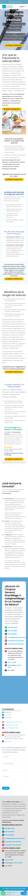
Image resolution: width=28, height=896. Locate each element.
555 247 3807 (12, 662)
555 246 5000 (18, 863)
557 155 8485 (8, 715)
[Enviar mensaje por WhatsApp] (3, 893)
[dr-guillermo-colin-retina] (8, 5)
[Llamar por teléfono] (25, 893)
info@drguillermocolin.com (18, 637)
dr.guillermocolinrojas (11, 725)
